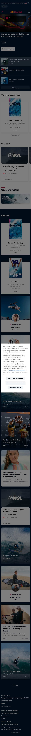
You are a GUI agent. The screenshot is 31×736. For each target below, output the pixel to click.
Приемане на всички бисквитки (15, 383)
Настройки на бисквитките (15, 378)
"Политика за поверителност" (16, 370)
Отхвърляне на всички (15, 387)
